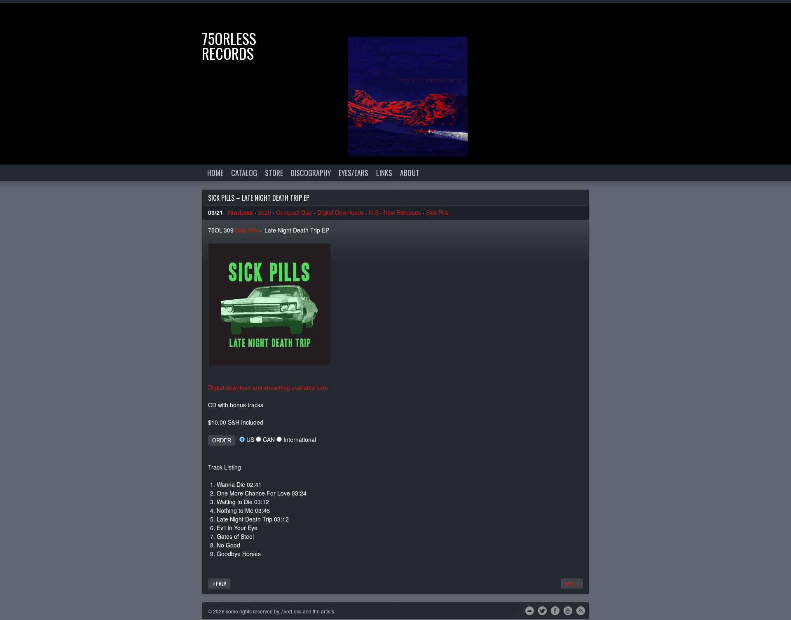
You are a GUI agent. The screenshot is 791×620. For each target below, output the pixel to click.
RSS (580, 610)
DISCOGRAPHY (311, 172)
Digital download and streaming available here (268, 387)
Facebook (555, 610)
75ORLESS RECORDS (229, 45)
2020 (264, 212)
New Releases (402, 212)
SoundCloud (529, 610)
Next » (572, 583)
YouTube (568, 610)
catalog (244, 172)
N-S (374, 212)
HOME (215, 172)
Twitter (542, 610)
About (409, 172)
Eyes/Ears (353, 172)
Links (384, 172)
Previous (752, 17)
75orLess (240, 212)
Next (776, 17)
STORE (274, 172)
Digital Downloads (340, 212)
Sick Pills (437, 212)
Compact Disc (294, 212)
